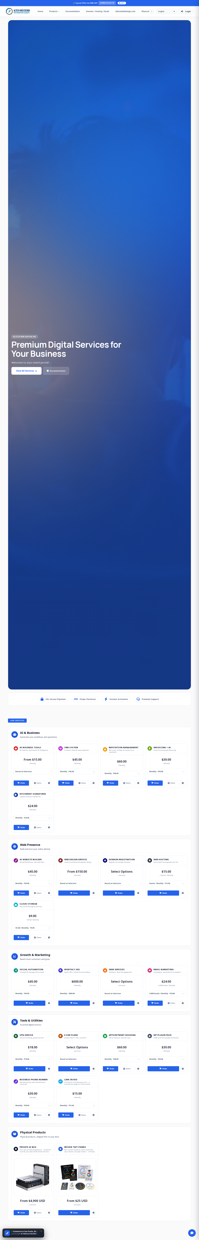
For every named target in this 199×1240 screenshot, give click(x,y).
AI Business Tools (30, 747)
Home (40, 11)
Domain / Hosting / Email (97, 11)
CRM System (71, 747)
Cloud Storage (28, 903)
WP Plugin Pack (163, 1035)
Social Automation (31, 969)
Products (53, 11)
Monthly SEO (72, 969)
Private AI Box (28, 1147)
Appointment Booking (122, 1035)
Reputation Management (123, 747)
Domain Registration (122, 859)
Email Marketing (164, 969)
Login (188, 11)
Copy (123, 3)
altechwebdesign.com (125, 11)
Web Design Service (75, 859)
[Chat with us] (192, 1233)
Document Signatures (33, 793)
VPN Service (26, 1035)
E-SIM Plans (71, 1035)
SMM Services (117, 969)
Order (22, 783)
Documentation (73, 11)
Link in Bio (70, 1079)
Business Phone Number (34, 1079)
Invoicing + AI (162, 747)
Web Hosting (161, 859)
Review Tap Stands (75, 1147)
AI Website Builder (31, 859)
